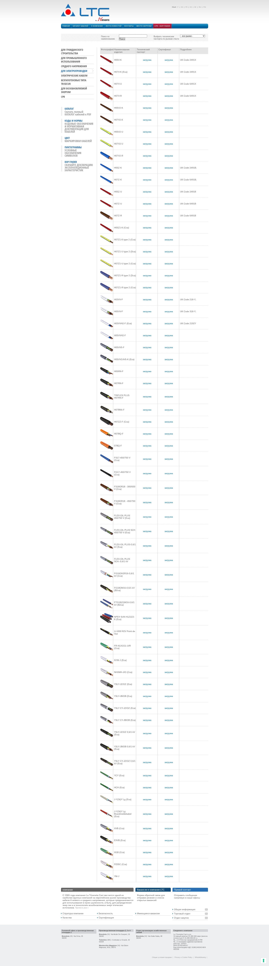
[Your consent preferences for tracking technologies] (264, 961)
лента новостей (113, 26)
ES (191, 7)
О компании (97, 26)
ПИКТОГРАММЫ (73, 147)
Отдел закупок (181, 918)
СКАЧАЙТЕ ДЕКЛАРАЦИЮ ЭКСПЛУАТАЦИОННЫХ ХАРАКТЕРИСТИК (79, 167)
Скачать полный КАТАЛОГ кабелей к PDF (78, 113)
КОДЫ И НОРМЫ (74, 120)
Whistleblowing (200, 957)
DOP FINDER (71, 162)
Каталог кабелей (80, 26)
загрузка (147, 60)
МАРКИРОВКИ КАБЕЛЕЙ (78, 141)
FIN (204, 7)
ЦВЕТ (67, 138)
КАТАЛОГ (69, 108)
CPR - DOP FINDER (162, 26)
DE (195, 7)
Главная (66, 26)
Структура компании (73, 913)
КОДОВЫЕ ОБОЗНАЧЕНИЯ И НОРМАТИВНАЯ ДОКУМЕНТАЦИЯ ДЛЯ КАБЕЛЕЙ (79, 127)
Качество (67, 917)
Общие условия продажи (162, 957)
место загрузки (144, 26)
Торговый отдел (182, 913)
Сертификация (106, 917)
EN (182, 7)
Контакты (129, 26)
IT (178, 7)
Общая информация (184, 909)
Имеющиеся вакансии (148, 913)
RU (200, 7)
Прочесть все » (82, 908)
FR (186, 7)
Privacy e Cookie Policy (183, 957)
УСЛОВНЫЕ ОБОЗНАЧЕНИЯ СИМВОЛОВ (73, 152)
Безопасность (106, 913)
